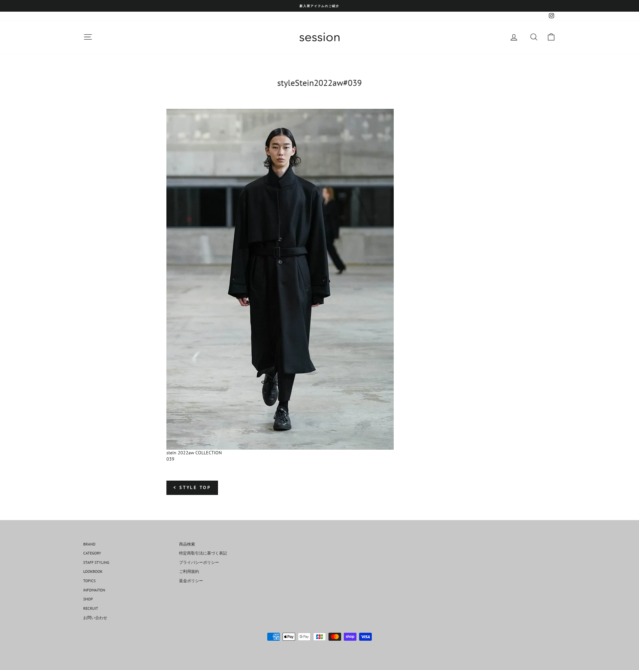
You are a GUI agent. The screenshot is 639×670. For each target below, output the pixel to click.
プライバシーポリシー (199, 562)
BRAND (89, 544)
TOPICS (89, 580)
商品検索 (187, 544)
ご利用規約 (189, 571)
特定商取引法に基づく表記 (203, 553)
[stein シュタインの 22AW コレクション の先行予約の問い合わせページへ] (319, 279)
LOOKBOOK (93, 571)
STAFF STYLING (96, 562)
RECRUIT (90, 608)
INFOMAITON (94, 589)
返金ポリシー (191, 580)
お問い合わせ (95, 617)
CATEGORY (92, 553)
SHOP (88, 598)
